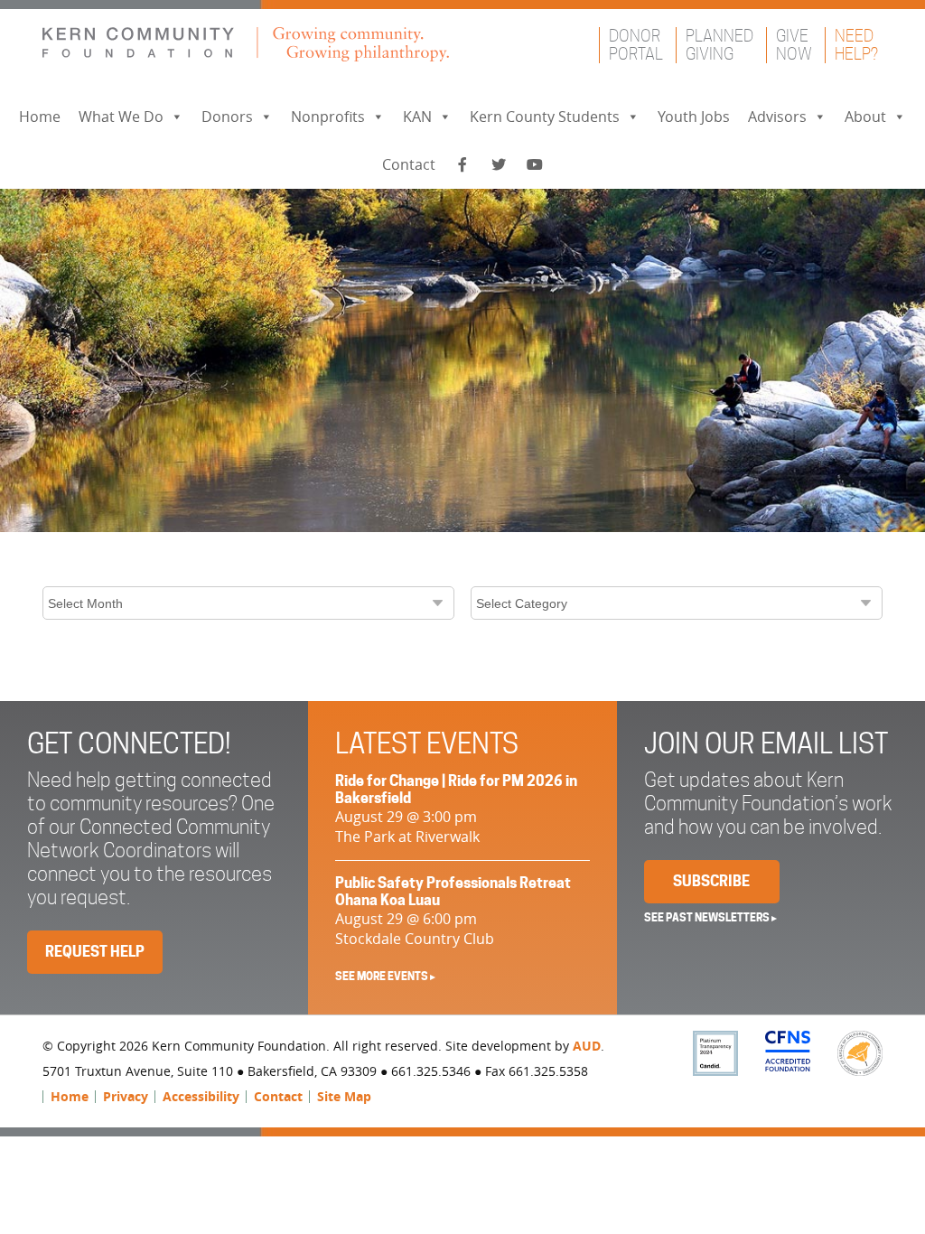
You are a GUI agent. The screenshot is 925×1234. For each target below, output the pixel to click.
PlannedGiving (719, 44)
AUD (587, 1045)
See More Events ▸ (385, 976)
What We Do (121, 116)
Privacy (125, 1096)
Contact (408, 164)
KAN (417, 116)
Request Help (95, 951)
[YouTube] (535, 165)
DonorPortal (636, 44)
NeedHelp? (856, 44)
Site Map (344, 1096)
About (865, 116)
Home (40, 116)
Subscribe (711, 881)
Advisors (777, 116)
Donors (227, 116)
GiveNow (794, 44)
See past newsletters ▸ (710, 917)
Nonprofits (328, 116)
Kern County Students (545, 116)
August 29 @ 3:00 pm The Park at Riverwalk (456, 809)
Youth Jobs (694, 116)
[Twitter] (499, 165)
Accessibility (201, 1096)
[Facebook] (462, 165)
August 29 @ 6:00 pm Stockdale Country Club (453, 911)
